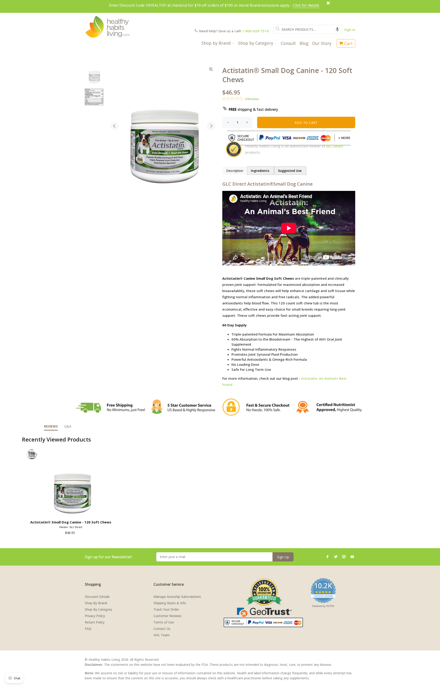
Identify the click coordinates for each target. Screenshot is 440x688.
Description (234, 170)
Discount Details (97, 596)
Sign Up (283, 557)
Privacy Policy (95, 616)
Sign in (349, 29)
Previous (114, 126)
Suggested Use (290, 170)
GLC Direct (334, 146)
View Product (71, 511)
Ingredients (260, 170)
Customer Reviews (168, 616)
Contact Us (162, 628)
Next (211, 126)
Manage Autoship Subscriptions (177, 596)
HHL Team (162, 635)
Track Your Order (166, 609)
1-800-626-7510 (255, 31)
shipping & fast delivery (253, 109)
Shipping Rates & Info (170, 603)
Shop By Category (98, 609)
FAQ (88, 628)
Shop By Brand (96, 603)
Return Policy (94, 622)
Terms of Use (164, 622)
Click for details (306, 5)
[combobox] (307, 29)
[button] (337, 29)
